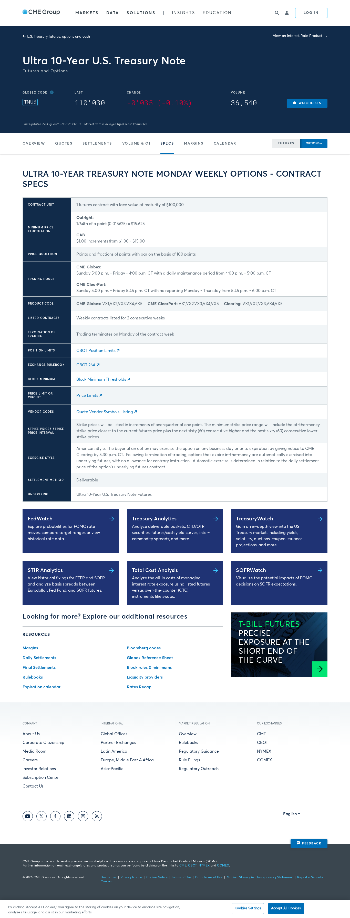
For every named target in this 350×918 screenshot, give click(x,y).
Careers (30, 760)
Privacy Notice (131, 877)
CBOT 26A (86, 365)
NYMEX (264, 751)
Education (217, 13)
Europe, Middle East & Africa (127, 760)
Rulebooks (188, 743)
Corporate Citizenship (43, 743)
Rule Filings (189, 760)
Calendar (225, 143)
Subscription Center (41, 777)
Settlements (97, 143)
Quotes (63, 143)
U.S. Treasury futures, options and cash (58, 36)
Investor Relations (39, 769)
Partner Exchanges (118, 743)
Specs (167, 143)
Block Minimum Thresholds (101, 379)
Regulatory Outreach (199, 769)
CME (261, 734)
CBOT (262, 743)
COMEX (264, 760)
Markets (87, 13)
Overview (34, 143)
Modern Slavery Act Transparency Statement (260, 877)
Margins (193, 143)
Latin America (114, 751)
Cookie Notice (157, 877)
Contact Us (33, 786)
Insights (183, 13)
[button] (307, 103)
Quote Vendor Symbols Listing (104, 412)
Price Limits (87, 396)
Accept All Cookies (286, 908)
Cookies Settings (248, 908)
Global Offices (114, 734)
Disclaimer (109, 877)
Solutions (141, 13)
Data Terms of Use (208, 877)
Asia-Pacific (112, 769)
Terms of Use (181, 877)
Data (112, 13)
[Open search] (277, 12)
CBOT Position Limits (96, 351)
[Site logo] (41, 13)
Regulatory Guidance (199, 751)
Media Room (34, 751)
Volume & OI (136, 143)
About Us (31, 734)
